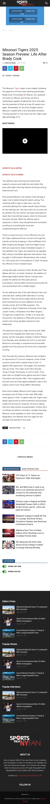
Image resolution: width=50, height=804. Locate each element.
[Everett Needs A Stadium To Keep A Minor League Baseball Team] (8, 633)
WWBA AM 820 (23, 20)
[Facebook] (4, 68)
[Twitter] (10, 68)
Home (4, 30)
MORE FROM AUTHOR (30, 469)
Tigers (17, 88)
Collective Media (10, 63)
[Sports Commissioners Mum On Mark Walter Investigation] (8, 621)
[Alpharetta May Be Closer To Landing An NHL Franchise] (8, 610)
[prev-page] (3, 553)
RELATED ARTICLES (11, 469)
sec (24, 428)
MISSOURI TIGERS (15, 428)
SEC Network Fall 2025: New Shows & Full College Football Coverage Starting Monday (29, 545)
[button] (4, 3)
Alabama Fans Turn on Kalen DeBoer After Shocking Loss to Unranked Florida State (30, 533)
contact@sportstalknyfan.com (30, 775)
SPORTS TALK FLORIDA (12, 174)
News (11, 30)
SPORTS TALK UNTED (12, 168)
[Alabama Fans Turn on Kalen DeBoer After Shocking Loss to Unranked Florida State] (8, 533)
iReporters (25, 794)
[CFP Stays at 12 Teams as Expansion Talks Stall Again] (8, 478)
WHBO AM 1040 (23, 12)
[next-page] (7, 553)
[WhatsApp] (21, 68)
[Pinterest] (16, 68)
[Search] (46, 3)
